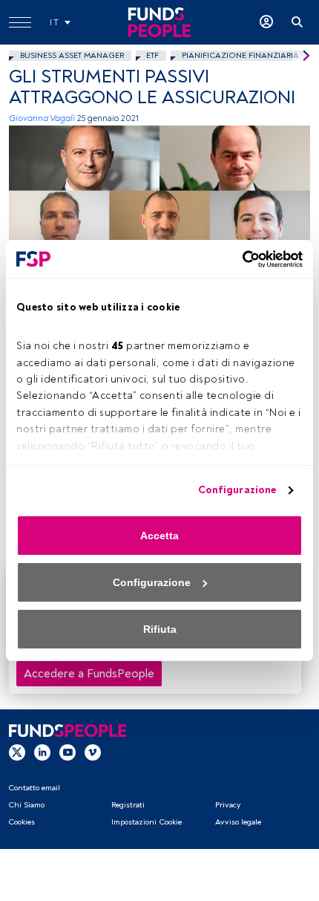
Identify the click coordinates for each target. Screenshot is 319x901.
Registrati (128, 805)
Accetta (159, 535)
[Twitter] (17, 751)
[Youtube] (67, 751)
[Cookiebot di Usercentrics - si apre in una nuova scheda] (238, 259)
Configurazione (237, 490)
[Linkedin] (42, 751)
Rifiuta (160, 629)
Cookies (21, 822)
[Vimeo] (93, 751)
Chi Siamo (26, 805)
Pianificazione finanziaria (240, 55)
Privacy (227, 805)
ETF (152, 55)
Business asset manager (72, 55)
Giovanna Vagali (42, 118)
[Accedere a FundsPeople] (266, 22)
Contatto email (34, 788)
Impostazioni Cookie (146, 822)
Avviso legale (238, 822)
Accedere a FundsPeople (89, 673)
